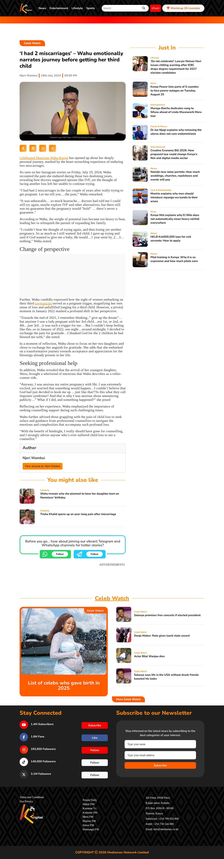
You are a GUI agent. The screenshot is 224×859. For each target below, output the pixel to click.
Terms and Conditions (32, 797)
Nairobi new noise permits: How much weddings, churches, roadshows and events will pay (175, 176)
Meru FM (88, 817)
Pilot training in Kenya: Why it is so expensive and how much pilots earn (174, 259)
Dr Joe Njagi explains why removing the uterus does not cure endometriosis (176, 132)
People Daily (90, 800)
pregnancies (43, 303)
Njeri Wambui (28, 75)
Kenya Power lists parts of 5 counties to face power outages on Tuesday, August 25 (174, 90)
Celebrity (44, 490)
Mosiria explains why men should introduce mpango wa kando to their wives (174, 197)
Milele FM (88, 804)
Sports (90, 8)
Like (94, 738)
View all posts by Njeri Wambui (42, 466)
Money (153, 168)
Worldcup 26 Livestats (185, 8)
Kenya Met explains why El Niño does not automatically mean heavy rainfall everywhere (174, 219)
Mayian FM (89, 821)
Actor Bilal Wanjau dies (149, 656)
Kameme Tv (89, 808)
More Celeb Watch (128, 699)
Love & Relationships (160, 190)
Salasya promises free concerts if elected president (167, 615)
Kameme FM (90, 813)
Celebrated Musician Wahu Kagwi (44, 157)
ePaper (155, 8)
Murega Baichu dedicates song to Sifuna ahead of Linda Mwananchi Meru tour (176, 112)
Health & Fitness (158, 126)
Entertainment (59, 8)
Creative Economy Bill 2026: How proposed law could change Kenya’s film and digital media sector (173, 154)
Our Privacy (26, 801)
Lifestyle (77, 8)
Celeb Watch (32, 43)
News (42, 8)
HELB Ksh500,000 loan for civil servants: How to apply (170, 239)
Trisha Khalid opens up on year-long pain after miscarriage (78, 514)
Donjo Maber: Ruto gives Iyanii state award (162, 636)
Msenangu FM (91, 829)
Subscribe (160, 765)
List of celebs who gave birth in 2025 (64, 685)
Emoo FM (88, 825)
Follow (60, 554)
